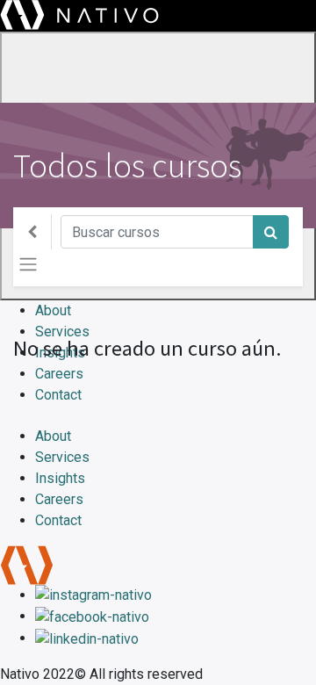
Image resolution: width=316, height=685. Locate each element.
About (53, 436)
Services (62, 457)
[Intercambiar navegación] (28, 264)
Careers (59, 499)
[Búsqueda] (271, 232)
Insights (60, 478)
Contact (58, 520)
